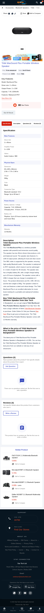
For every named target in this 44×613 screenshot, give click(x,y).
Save (23, 13)
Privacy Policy (28, 543)
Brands (22, 553)
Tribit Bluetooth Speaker (33, 308)
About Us (34, 540)
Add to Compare (34, 13)
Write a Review (11, 413)
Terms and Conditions (12, 546)
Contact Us (35, 550)
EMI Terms (24, 540)
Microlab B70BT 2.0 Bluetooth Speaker (25, 470)
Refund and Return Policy (30, 546)
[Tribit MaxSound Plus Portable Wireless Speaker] (22, 31)
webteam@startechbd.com (22, 577)
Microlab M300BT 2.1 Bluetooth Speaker (26, 482)
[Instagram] (30, 593)
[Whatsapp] (14, 593)
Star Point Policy (10, 550)
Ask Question (10, 366)
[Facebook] (20, 593)
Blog (27, 550)
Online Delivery (16, 543)
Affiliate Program (12, 540)
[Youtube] (25, 593)
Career (21, 550)
